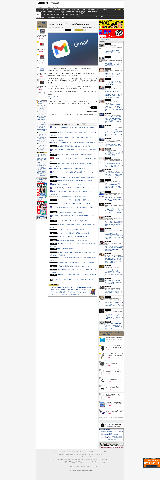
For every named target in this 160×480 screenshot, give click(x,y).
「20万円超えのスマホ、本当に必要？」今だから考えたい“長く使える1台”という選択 (114, 153)
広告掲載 (96, 466)
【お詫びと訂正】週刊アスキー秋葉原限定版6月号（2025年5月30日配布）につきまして (111, 438)
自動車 (69, 9)
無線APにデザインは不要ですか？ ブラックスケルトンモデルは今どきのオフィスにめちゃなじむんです (114, 305)
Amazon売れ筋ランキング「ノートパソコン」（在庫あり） (41, 24)
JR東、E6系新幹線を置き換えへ (66, 248)
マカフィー (43, 17)
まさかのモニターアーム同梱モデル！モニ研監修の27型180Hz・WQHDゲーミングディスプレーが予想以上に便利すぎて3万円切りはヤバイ (114, 186)
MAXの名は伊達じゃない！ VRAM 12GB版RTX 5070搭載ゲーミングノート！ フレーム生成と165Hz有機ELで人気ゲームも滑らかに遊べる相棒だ (114, 235)
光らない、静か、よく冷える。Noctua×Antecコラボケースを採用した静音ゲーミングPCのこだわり (113, 292)
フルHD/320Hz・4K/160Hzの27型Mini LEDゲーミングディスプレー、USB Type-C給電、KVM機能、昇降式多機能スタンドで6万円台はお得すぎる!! (114, 259)
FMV (59, 452)
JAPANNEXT (53, 17)
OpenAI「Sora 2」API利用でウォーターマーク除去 (66, 184)
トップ (38, 9)
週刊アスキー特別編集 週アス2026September (42, 181)
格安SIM (44, 11)
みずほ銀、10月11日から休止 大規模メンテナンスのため (73, 266)
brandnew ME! (62, 17)
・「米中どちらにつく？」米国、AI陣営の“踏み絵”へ (41, 168)
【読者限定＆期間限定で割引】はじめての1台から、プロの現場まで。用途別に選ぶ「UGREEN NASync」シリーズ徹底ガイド (114, 175)
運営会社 (83, 466)
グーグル (51, 98)
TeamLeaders (68, 11)
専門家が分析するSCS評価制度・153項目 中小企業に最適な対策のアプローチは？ (114, 199)
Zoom (91, 16)
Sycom (82, 452)
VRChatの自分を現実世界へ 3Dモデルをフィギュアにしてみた (68, 292)
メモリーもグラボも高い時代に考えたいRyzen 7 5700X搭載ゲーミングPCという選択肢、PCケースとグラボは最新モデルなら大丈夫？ (114, 119)
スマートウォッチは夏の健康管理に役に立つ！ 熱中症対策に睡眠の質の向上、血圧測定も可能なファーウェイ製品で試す (114, 223)
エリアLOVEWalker (60, 462)
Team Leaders (77, 459)
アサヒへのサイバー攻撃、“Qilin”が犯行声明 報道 (71, 229)
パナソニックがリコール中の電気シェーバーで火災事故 (72, 236)
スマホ (88, 9)
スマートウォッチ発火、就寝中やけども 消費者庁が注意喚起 (74, 154)
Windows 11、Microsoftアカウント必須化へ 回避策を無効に (74, 200)
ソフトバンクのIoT (96, 16)
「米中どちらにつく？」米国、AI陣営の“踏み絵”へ (65, 294)
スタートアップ (93, 9)
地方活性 (84, 11)
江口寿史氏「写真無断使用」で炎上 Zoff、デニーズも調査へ (74, 146)
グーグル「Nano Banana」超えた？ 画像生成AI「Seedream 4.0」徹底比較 (73, 142)
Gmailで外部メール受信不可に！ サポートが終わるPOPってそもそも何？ (73, 279)
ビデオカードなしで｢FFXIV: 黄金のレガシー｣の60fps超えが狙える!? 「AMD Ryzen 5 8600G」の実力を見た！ (113, 326)
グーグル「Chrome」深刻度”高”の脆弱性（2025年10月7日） (74, 233)
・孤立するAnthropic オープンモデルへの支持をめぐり (41, 172)
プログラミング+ (75, 11)
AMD (48, 14)
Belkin (77, 14)
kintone (53, 16)
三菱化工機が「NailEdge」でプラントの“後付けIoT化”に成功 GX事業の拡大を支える (114, 64)
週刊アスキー (62, 11)
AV (81, 9)
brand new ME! (87, 456)
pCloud (67, 17)
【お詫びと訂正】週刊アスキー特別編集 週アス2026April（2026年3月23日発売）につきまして (111, 435)
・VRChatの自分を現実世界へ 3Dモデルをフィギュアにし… (41, 164)
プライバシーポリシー (75, 466)
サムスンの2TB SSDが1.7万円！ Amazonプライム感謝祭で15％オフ (76, 203)
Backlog (77, 16)
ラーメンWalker (53, 462)
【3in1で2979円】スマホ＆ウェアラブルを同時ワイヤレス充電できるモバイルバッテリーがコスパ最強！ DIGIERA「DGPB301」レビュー (114, 272)
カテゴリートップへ (92, 111)
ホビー (73, 9)
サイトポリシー (65, 466)
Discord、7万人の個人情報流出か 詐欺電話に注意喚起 (72, 240)
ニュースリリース (53, 96)
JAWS (43, 16)
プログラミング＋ (84, 459)
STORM (99, 452)
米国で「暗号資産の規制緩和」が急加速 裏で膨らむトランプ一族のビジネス (72, 290)
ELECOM (43, 14)
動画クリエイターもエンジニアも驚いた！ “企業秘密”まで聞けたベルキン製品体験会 (114, 282)
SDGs (80, 11)
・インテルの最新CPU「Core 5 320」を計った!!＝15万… (41, 155)
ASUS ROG (53, 14)
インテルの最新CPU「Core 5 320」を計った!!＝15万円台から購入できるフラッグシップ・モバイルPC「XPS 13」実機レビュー (86, 287)
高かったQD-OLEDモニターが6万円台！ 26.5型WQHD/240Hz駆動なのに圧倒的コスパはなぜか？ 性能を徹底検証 (114, 248)
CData (72, 16)
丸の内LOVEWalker (98, 462)
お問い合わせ (89, 466)
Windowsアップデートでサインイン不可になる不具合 (72, 221)
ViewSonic (72, 14)
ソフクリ (101, 16)
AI (41, 9)
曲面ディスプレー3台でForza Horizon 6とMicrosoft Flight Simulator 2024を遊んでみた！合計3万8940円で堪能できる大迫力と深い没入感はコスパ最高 (113, 94)
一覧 (73, 30)
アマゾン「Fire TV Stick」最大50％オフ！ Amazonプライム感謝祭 (75, 177)
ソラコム (62, 16)
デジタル (54, 3)
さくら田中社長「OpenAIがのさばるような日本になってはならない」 (72, 187)
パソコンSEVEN (63, 13)
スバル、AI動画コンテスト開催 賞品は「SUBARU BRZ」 (68, 168)
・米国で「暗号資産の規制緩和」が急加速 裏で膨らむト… (41, 160)
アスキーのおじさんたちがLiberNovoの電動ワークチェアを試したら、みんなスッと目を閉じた (114, 52)
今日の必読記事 (65, 461)
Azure (58, 16)
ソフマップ (58, 17)
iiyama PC (75, 452)
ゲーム (99, 9)
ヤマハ (87, 16)
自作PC (78, 9)
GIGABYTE (58, 14)
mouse (62, 452)
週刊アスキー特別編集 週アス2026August (42, 199)
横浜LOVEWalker (68, 462)
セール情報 (104, 9)
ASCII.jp (43, 3)
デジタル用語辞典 (78, 461)
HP (97, 452)
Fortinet (82, 16)
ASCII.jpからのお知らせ (104, 429)
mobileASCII (84, 461)
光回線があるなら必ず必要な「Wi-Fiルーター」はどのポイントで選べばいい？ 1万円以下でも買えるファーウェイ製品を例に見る (114, 107)
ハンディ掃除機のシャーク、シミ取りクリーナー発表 (72, 196)
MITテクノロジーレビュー (92, 461)
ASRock (62, 14)
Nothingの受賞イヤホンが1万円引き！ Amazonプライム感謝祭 (74, 180)
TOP (54, 451)
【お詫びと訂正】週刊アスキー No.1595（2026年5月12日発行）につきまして (111, 432)
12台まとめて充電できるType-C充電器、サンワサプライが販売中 (75, 262)
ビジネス (48, 9)
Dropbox (67, 16)
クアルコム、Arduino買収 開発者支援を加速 (69, 212)
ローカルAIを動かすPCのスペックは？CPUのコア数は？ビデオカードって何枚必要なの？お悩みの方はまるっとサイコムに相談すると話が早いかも (114, 210)
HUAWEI (67, 14)
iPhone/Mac (63, 9)
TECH (52, 9)
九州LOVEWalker (91, 462)
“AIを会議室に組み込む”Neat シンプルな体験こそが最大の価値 (113, 145)
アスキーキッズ (39, 11)
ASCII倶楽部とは (43, 175)
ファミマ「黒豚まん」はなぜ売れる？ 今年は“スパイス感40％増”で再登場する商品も (114, 83)
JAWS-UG (64, 454)
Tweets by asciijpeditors (104, 39)
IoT (43, 9)
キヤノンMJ (48, 17)
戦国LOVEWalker (106, 462)
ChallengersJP (95, 11)
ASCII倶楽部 (119, 9)
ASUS (88, 457)
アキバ (84, 9)
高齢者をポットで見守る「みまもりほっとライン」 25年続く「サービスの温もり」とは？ (114, 75)
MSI (67, 456)
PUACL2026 (88, 11)
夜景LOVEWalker (83, 462)
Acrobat (48, 16)
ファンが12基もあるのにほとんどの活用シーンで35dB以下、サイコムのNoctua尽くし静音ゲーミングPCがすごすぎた (114, 317)
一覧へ (121, 429)
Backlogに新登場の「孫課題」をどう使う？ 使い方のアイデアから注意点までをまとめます (114, 165)
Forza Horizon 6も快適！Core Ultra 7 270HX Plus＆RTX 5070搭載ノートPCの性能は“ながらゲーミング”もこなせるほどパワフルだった (114, 132)
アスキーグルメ (56, 11)
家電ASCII (50, 11)
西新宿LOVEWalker (76, 462)
